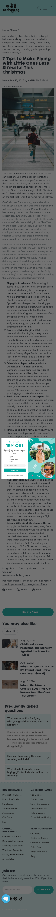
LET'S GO (14, 470)
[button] (5, 898)
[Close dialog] (53, 439)
